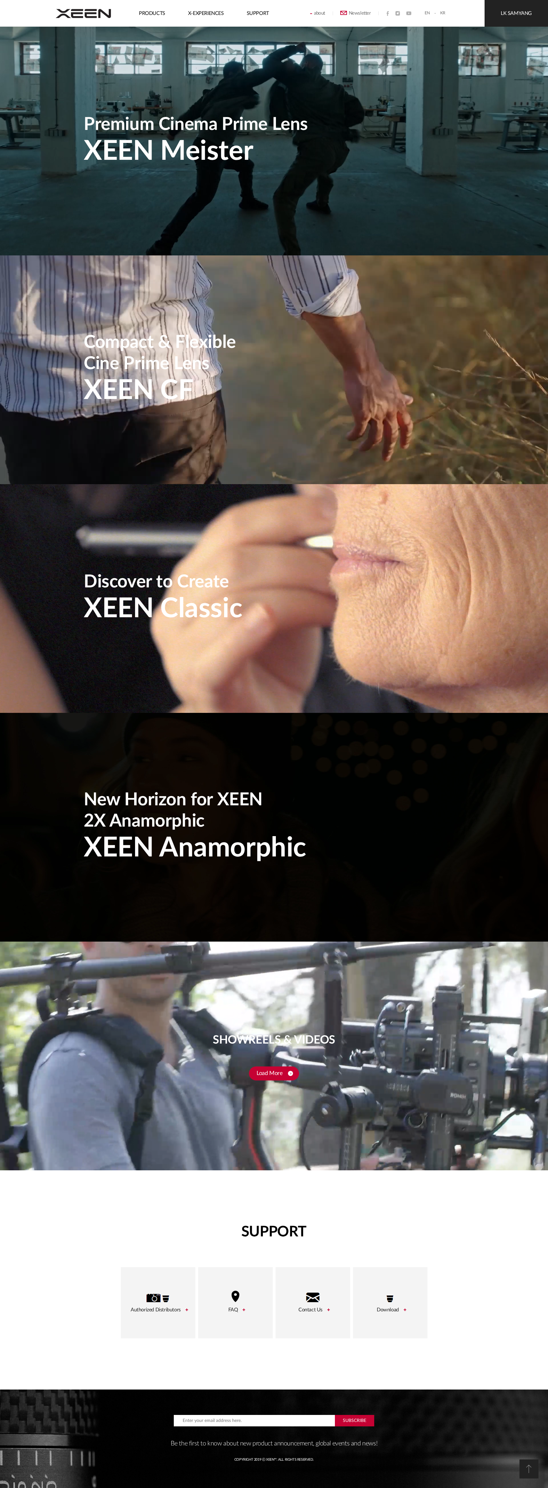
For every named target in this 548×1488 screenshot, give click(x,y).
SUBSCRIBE (354, 1420)
